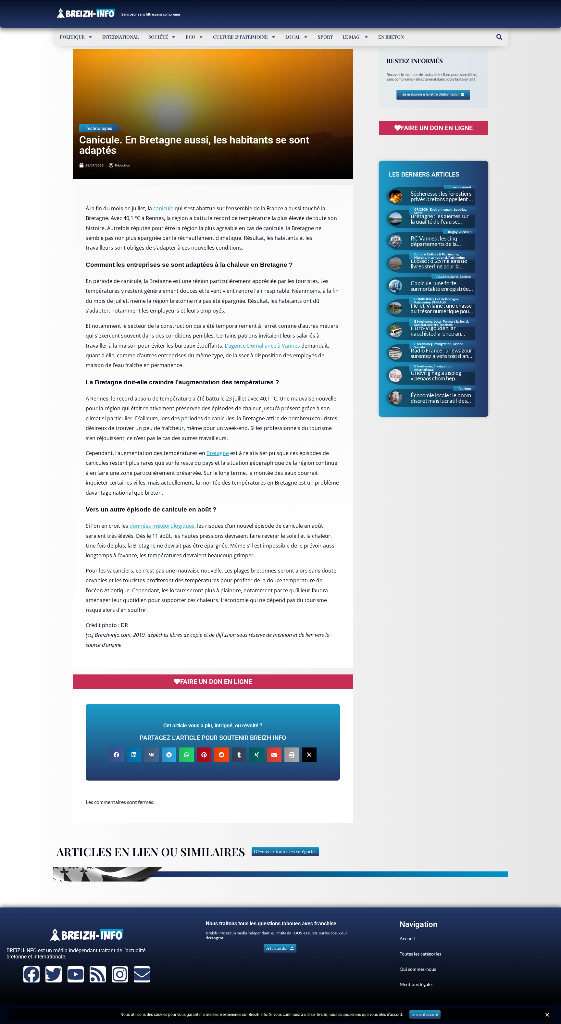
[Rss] (98, 974)
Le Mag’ (352, 37)
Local (292, 37)
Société (158, 37)
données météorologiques (162, 525)
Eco (190, 37)
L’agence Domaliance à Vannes (262, 345)
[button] (499, 36)
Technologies (99, 128)
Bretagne (217, 453)
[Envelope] (142, 974)
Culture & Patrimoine (240, 37)
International (120, 37)
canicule (163, 208)
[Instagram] (120, 974)
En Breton (391, 37)
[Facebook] (31, 974)
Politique (72, 37)
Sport (325, 37)
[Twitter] (53, 974)
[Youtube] (76, 974)
